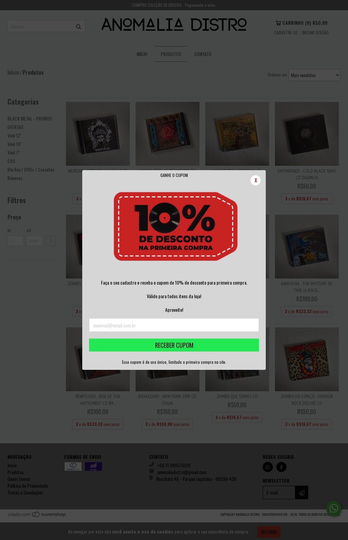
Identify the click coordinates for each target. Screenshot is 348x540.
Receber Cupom (174, 345)
